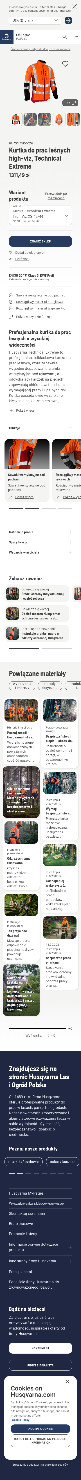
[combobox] (40, 215)
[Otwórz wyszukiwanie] (64, 36)
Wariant (18, 205)
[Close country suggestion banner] (74, 6)
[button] (65, 64)
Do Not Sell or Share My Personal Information (40, 1440)
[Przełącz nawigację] (75, 36)
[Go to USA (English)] (68, 20)
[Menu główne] (7, 37)
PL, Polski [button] (21, 38)
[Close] (67, 1381)
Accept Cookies (40, 1429)
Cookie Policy (20, 1420)
